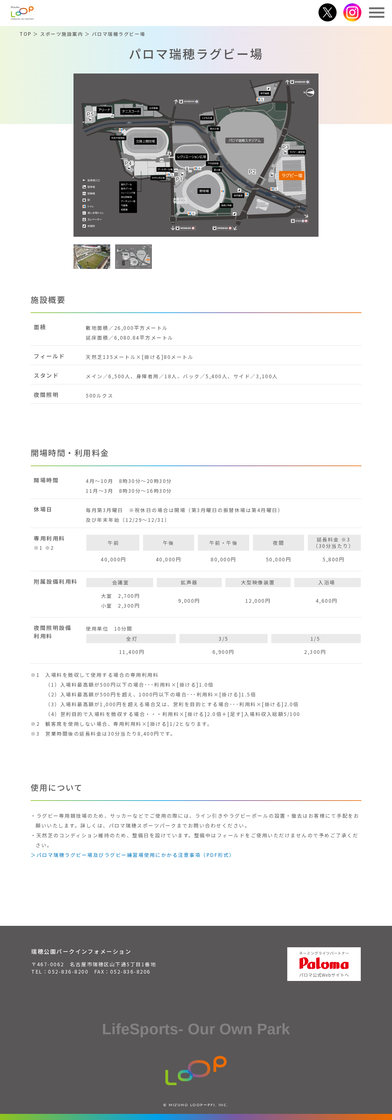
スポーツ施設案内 (61, 34)
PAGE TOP (382, 1089)
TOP (26, 34)
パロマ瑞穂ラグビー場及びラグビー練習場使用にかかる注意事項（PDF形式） (135, 854)
